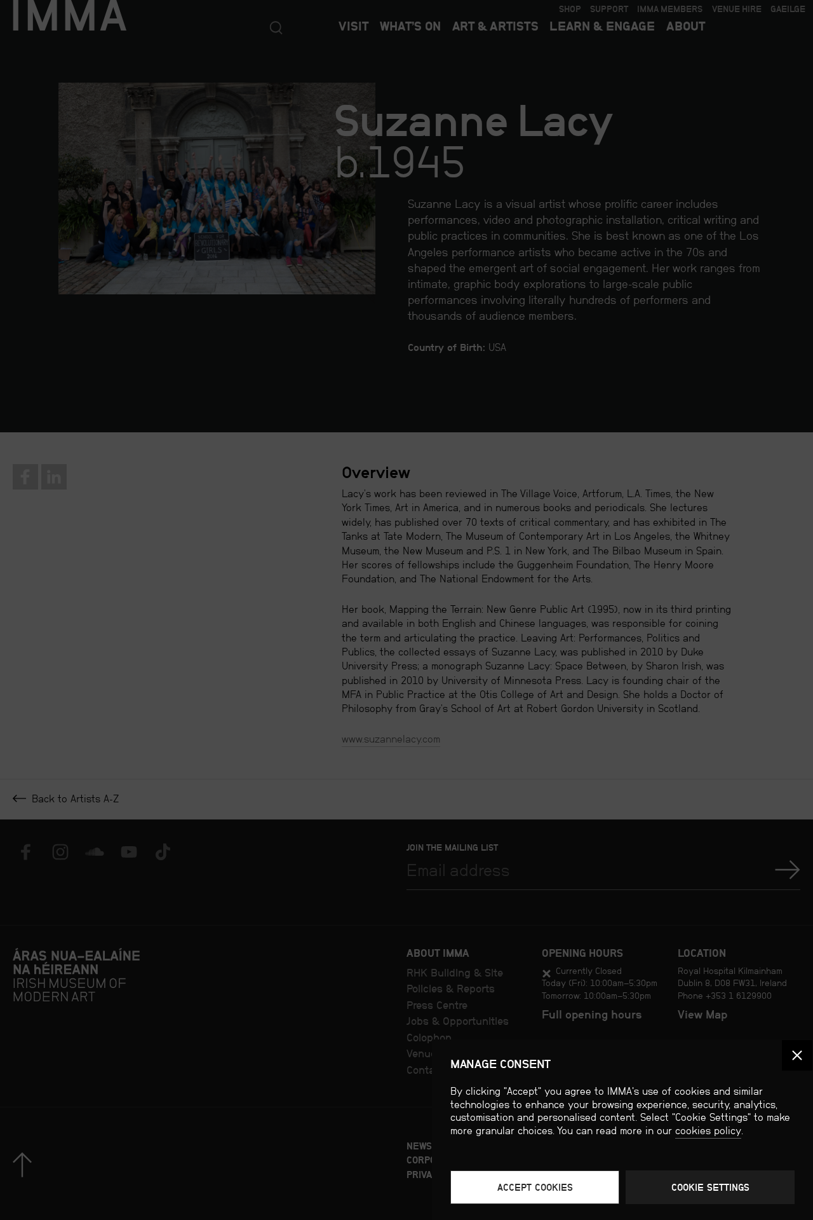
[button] (797, 1055)
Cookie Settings (710, 1187)
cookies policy (708, 1131)
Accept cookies (535, 1187)
